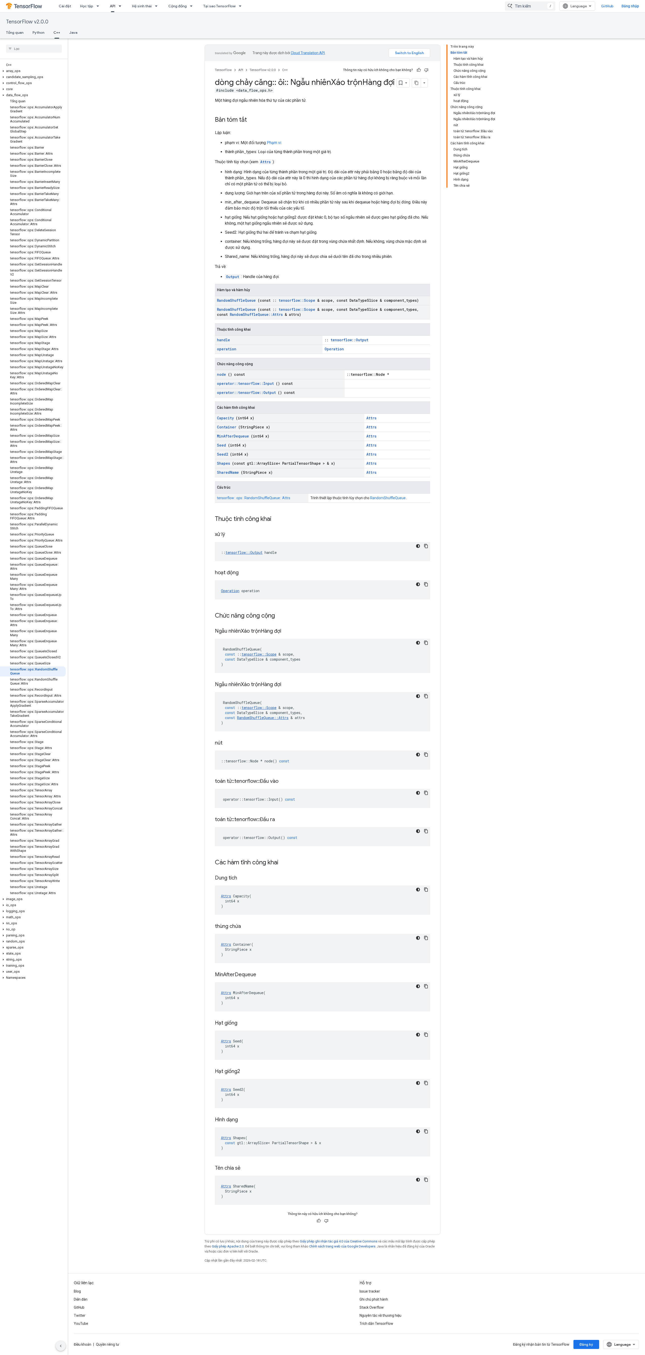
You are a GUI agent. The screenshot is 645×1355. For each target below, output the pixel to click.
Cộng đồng (177, 6)
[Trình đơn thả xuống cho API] (121, 6)
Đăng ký (586, 1344)
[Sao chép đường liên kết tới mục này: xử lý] (231, 535)
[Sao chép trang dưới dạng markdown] (416, 83)
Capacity (225, 418)
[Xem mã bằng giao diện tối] (418, 546)
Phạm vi (274, 142)
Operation (334, 349)
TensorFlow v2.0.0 (27, 22)
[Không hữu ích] (426, 70)
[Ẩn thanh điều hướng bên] (61, 1346)
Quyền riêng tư (107, 1344)
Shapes (223, 463)
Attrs (265, 161)
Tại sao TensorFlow (219, 6)
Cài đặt (65, 6)
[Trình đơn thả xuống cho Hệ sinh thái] (158, 6)
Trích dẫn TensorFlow (376, 1324)
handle (223, 339)
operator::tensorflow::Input (245, 383)
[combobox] (530, 6)
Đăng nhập (630, 6)
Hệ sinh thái (142, 6)
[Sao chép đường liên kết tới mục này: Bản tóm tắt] (252, 120)
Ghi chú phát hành (374, 1299)
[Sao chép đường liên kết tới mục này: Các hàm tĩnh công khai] (285, 863)
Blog (77, 1291)
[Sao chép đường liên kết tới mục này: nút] (229, 743)
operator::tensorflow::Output (246, 392)
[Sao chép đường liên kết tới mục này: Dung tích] (243, 878)
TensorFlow (223, 70)
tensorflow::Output (349, 339)
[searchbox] (34, 49)
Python (38, 32)
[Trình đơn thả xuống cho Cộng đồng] (193, 6)
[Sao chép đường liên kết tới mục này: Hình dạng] (244, 1120)
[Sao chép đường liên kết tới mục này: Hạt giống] (244, 1023)
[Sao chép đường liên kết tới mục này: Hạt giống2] (246, 1072)
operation (226, 349)
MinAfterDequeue (233, 436)
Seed (221, 445)
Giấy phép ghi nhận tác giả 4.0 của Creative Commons (338, 1241)
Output (232, 276)
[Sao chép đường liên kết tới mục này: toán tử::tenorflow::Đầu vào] (285, 781)
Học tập (86, 6)
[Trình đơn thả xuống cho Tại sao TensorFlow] (242, 6)
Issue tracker (370, 1291)
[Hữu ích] (419, 70)
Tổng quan (14, 32)
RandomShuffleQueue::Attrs (256, 314)
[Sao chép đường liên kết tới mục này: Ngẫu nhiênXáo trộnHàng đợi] (287, 631)
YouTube (81, 1324)
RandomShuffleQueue (236, 300)
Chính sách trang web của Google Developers (342, 1246)
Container (226, 427)
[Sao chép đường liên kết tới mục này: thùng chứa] (247, 927)
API (112, 6)
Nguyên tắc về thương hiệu (380, 1315)
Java (73, 32)
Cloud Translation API (308, 53)
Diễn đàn (80, 1299)
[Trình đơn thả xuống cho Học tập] (99, 6)
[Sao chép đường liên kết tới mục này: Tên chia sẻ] (247, 1168)
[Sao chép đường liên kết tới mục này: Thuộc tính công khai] (278, 519)
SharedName (228, 472)
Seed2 (222, 454)
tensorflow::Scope (297, 300)
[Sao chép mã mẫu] (426, 546)
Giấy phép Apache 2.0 (228, 1246)
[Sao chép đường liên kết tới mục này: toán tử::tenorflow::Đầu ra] (281, 820)
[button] (33, 71)
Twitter (79, 1315)
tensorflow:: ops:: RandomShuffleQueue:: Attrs (253, 498)
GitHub (607, 6)
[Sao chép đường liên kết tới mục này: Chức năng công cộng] (281, 616)
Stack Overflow (372, 1307)
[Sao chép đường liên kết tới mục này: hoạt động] (245, 573)
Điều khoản (82, 1344)
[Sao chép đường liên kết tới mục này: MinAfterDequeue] (262, 975)
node (221, 374)
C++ (56, 32)
